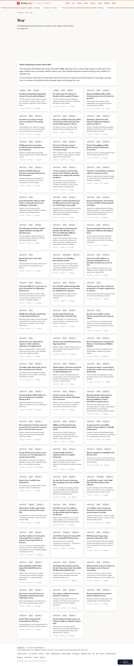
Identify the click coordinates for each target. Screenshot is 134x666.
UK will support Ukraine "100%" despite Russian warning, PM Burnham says (32, 230)
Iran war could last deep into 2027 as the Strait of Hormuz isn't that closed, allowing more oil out (67, 121)
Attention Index (86, 654)
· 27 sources (47, 8)
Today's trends (22, 654)
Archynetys (20, 12)
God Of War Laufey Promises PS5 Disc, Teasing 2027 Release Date (66, 537)
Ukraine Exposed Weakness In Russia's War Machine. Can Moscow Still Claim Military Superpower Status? (65, 231)
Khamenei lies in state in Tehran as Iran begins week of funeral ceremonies (101, 568)
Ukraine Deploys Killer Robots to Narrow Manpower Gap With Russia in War (32, 397)
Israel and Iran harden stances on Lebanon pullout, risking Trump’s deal (67, 621)
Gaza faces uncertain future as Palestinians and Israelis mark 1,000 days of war (31, 595)
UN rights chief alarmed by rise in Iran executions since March (32, 368)
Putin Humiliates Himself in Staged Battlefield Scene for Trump (30, 568)
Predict (79, 3)
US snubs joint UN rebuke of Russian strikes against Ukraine (66, 95)
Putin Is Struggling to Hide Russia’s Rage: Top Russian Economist (98, 147)
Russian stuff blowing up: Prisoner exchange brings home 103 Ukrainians (32, 173)
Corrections (28, 657)
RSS (97, 654)
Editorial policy (111, 654)
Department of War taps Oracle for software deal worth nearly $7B (32, 510)
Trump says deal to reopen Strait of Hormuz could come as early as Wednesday (100, 369)
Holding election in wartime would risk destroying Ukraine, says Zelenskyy (32, 147)
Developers (76, 654)
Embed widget (66, 654)
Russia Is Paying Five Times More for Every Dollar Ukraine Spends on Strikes (100, 203)
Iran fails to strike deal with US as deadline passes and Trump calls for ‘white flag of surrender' (66, 203)
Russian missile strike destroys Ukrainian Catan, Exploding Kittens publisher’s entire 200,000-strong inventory (99, 398)
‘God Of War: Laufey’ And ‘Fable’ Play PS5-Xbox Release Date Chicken (100, 482)
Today (67, 3)
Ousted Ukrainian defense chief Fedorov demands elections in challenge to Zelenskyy (32, 203)
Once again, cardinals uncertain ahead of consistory (66, 594)
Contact (35, 657)
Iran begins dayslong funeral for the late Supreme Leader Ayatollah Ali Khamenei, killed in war (67, 568)
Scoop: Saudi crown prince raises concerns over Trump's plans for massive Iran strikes (32, 455)
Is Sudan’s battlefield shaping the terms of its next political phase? (32, 95)
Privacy (42, 657)
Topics (100, 3)
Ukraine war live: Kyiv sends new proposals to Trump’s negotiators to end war (101, 288)
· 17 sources (16, 8)
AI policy (20, 657)
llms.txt (102, 654)
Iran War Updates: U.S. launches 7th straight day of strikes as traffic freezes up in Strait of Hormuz (32, 539)
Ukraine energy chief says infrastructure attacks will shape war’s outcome (66, 397)
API (94, 654)
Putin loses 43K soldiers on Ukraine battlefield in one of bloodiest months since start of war (99, 261)
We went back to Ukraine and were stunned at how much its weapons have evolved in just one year (33, 427)
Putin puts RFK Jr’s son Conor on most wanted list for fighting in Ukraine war (33, 288)
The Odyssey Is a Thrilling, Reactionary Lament (63, 259)
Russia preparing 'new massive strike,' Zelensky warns (99, 594)
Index (86, 3)
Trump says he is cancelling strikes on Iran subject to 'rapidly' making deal (100, 427)
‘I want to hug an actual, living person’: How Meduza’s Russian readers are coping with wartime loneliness (66, 174)
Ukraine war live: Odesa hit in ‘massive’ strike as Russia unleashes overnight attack (31, 344)
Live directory (32, 654)
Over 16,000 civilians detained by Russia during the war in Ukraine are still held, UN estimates (66, 288)
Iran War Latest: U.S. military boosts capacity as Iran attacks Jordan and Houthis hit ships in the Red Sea (65, 511)
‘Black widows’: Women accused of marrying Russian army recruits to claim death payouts (67, 369)
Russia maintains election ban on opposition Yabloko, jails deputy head (100, 230)
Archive (92, 3)
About (114, 3)
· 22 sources (92, 8)
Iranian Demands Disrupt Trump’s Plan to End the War (65, 315)
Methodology (55, 654)
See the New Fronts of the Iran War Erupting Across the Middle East (66, 482)
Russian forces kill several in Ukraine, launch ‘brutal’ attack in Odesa (100, 316)
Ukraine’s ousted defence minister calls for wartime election (101, 172)
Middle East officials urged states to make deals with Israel (32, 315)
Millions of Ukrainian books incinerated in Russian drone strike (64, 427)
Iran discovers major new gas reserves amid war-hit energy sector (31, 121)
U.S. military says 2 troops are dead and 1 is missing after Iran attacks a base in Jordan (99, 510)
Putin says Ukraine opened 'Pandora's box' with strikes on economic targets (65, 147)
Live (73, 3)
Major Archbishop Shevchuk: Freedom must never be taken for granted (100, 96)
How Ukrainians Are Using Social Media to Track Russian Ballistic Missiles (100, 344)
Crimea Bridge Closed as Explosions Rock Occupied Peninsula (64, 455)
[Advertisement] (67, 46)
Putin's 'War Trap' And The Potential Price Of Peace (30, 620)
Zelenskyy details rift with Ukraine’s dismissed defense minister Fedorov (98, 121)
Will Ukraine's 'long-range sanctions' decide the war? (97, 537)
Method (107, 3)
